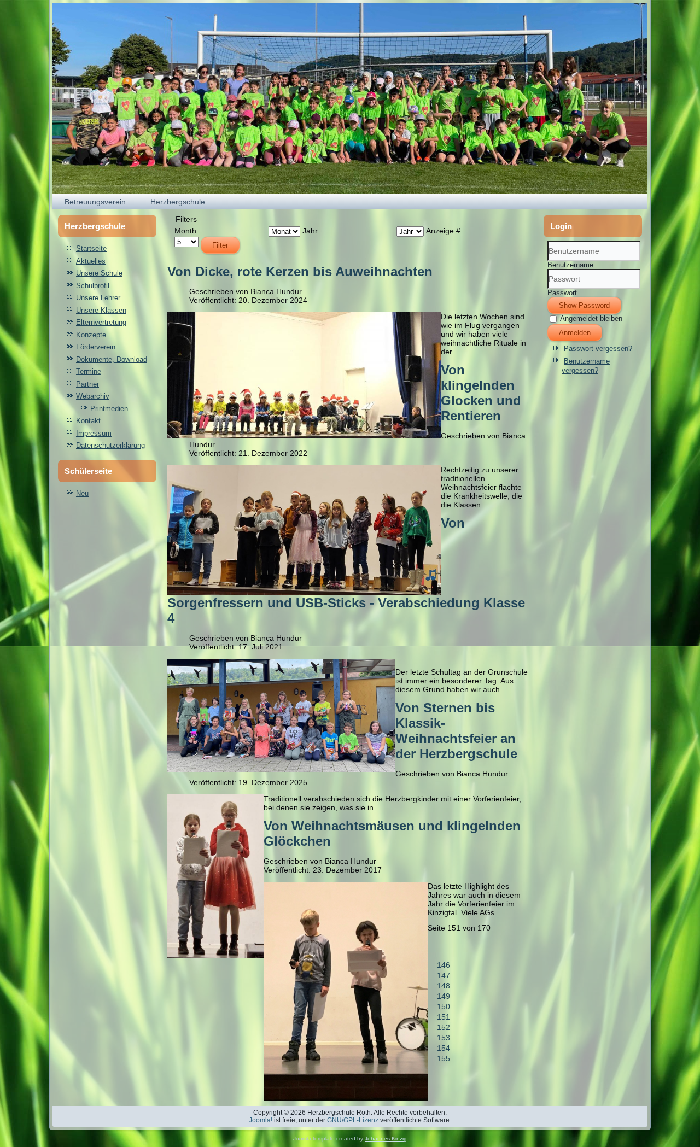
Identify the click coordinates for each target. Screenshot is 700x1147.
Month (185, 230)
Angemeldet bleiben (591, 318)
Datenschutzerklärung (110, 445)
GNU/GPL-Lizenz (352, 1120)
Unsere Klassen (101, 310)
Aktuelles (91, 261)
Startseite (91, 248)
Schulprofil (92, 286)
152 (443, 1027)
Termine (88, 371)
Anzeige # (443, 230)
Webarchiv (92, 396)
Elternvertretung (101, 322)
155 (443, 1058)
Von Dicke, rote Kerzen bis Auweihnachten (300, 271)
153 (443, 1037)
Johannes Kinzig (386, 1139)
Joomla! (260, 1120)
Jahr (310, 230)
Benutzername (570, 265)
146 (443, 965)
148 (443, 985)
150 (443, 1006)
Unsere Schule (99, 273)
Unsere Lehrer (98, 298)
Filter (220, 245)
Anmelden (575, 333)
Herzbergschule (177, 201)
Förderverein (95, 347)
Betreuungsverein (95, 201)
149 (443, 996)
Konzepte (91, 335)
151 (443, 1017)
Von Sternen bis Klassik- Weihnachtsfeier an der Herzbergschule (456, 730)
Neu (82, 493)
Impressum (94, 433)
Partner (87, 384)
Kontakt (88, 421)
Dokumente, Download (111, 359)
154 (443, 1048)
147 (443, 975)
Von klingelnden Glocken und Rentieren (481, 392)
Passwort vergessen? (598, 348)
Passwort (562, 293)
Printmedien (109, 409)
